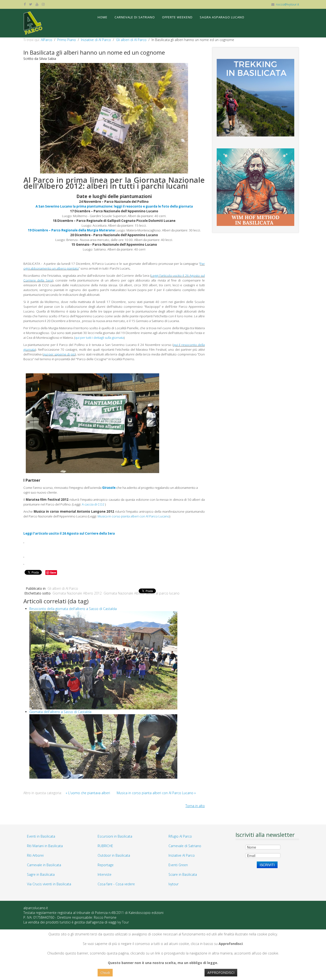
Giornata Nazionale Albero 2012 (77, 593)
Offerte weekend (177, 17)
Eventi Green (178, 865)
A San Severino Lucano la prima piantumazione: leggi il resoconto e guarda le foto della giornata (114, 206)
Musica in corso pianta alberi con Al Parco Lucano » (156, 793)
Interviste (104, 874)
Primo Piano (66, 39)
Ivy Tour (123, 922)
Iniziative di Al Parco (96, 39)
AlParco (46, 39)
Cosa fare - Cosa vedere (116, 884)
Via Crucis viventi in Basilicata (49, 884)
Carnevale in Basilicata (44, 865)
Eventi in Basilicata (41, 836)
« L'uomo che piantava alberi (88, 793)
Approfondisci (220, 972)
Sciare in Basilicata (182, 874)
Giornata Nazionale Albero (124, 593)
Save (53, 572)
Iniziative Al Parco (181, 855)
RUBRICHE (105, 846)
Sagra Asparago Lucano (222, 17)
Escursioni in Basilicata (115, 836)
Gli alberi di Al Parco (131, 39)
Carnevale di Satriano (135, 17)
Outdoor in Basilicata (114, 855)
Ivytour (173, 884)
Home (102, 17)
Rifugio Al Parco (180, 836)
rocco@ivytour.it (287, 4)
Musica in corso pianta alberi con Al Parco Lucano (133, 516)
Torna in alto (195, 805)
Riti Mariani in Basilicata (45, 846)
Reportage (106, 865)
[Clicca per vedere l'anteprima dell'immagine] (114, 117)
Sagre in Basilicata (41, 874)
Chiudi (105, 972)
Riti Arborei (35, 855)
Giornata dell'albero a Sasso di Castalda (60, 711)
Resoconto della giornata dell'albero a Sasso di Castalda (73, 608)
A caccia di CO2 (92, 504)
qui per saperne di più (59, 354)
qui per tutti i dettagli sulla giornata (99, 337)
